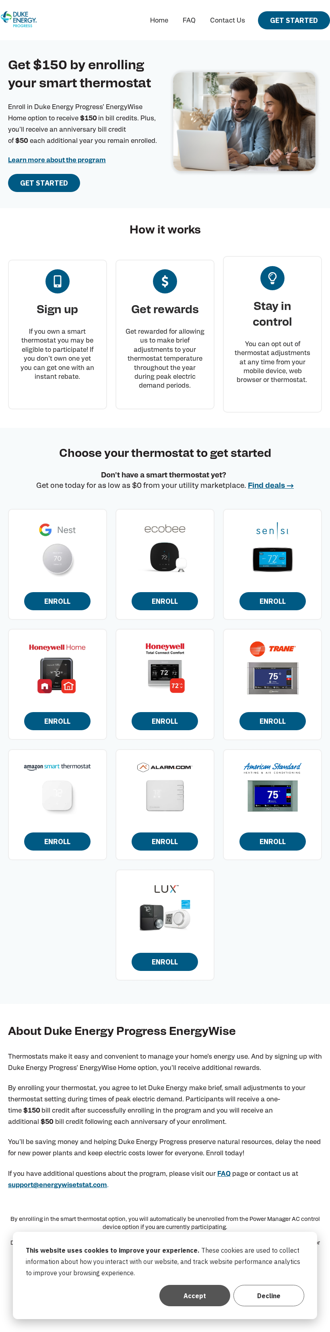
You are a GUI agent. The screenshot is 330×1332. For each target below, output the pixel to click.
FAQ (189, 20)
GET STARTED (294, 20)
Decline (268, 1296)
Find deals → (271, 485)
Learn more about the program (57, 160)
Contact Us (227, 20)
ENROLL (57, 601)
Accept (195, 1296)
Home (159, 20)
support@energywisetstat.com (57, 1185)
